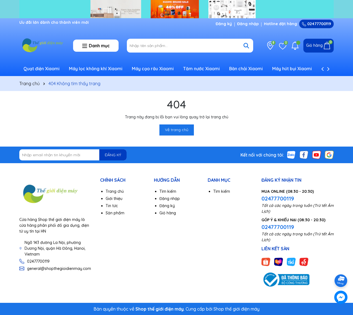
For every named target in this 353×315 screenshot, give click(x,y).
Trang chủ (115, 191)
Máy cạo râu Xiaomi (153, 68)
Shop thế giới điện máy (236, 309)
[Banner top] (176, 8)
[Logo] (42, 45)
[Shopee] (265, 261)
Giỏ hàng (167, 212)
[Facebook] (303, 154)
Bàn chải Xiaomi (246, 68)
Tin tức (112, 205)
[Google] (329, 154)
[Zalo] (291, 154)
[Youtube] (316, 154)
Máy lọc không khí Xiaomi (95, 68)
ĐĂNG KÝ (113, 154)
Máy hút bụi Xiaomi (292, 68)
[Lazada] (278, 261)
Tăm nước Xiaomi (201, 68)
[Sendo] (303, 261)
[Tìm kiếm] (246, 45)
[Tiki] (291, 261)
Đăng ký (224, 23)
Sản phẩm (115, 212)
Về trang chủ (176, 129)
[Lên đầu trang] (341, 265)
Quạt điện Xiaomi (41, 68)
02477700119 (318, 23)
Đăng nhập (248, 23)
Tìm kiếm (167, 191)
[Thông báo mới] (295, 45)
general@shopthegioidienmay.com (59, 268)
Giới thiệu (114, 198)
